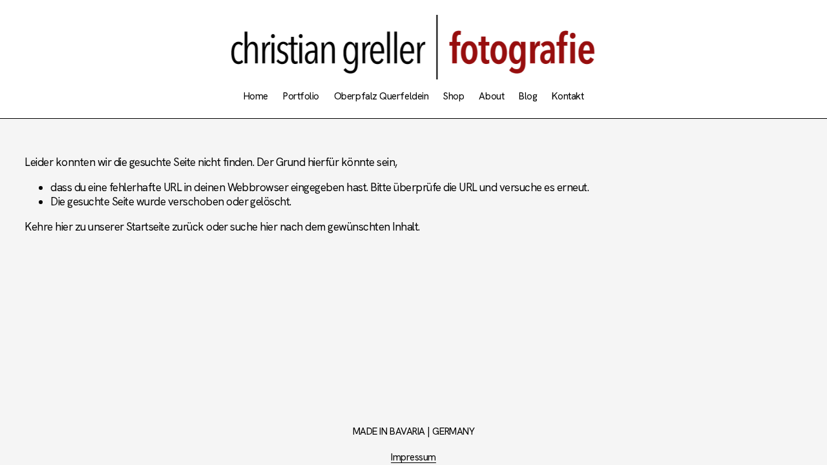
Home (256, 96)
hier (63, 227)
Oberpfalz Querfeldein (381, 96)
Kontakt (567, 96)
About (491, 96)
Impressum (413, 457)
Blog (528, 96)
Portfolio (301, 96)
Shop (453, 96)
